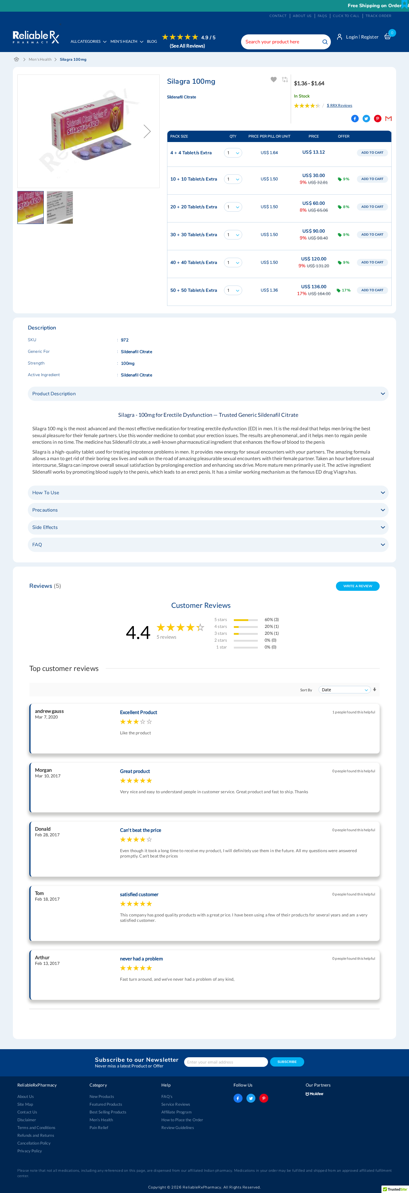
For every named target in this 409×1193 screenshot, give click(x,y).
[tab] (208, 394)
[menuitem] (125, 45)
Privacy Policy (29, 1150)
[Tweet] (366, 118)
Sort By (306, 690)
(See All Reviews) (187, 45)
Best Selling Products (108, 1112)
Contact (278, 16)
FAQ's (166, 1096)
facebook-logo (238, 1098)
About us (302, 16)
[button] (32, 207)
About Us (25, 1096)
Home (16, 59)
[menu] (141, 45)
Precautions (45, 510)
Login (352, 36)
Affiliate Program (176, 1112)
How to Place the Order (182, 1119)
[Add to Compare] (285, 79)
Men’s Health (101, 1119)
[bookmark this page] (404, 4)
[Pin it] (377, 118)
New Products (102, 1096)
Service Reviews (175, 1104)
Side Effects (45, 527)
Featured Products (106, 1104)
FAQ (37, 544)
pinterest (263, 1098)
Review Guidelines (177, 1127)
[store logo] (36, 36)
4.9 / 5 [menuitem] (208, 37)
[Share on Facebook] (355, 118)
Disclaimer (26, 1119)
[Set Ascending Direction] (374, 689)
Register (369, 36)
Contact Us (27, 1112)
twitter (250, 1098)
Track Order (379, 16)
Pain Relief (99, 1127)
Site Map (25, 1104)
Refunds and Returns (35, 1135)
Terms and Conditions (36, 1127)
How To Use (45, 492)
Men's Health (40, 59)
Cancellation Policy (34, 1143)
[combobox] (286, 41)
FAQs (322, 16)
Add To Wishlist (274, 79)
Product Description (54, 393)
